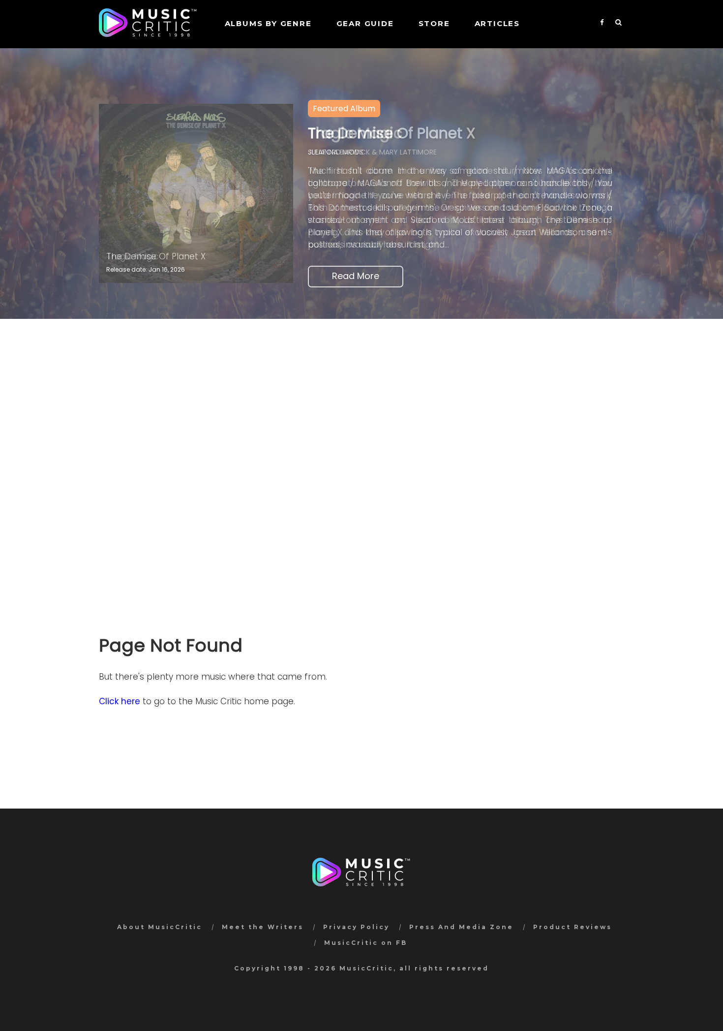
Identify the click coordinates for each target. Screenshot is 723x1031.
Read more (355, 276)
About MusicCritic (159, 927)
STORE (434, 23)
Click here (119, 701)
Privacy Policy (356, 927)
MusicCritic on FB (365, 942)
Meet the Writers (262, 927)
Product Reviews (572, 927)
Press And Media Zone (461, 927)
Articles (497, 23)
